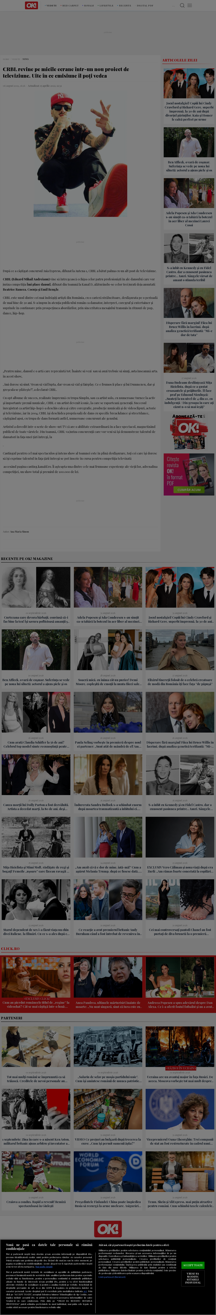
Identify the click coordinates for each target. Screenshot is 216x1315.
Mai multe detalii (43, 1266)
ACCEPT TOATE (193, 1265)
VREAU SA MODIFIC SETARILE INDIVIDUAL (193, 1278)
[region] (108, 1277)
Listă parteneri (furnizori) (112, 1276)
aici (85, 1291)
